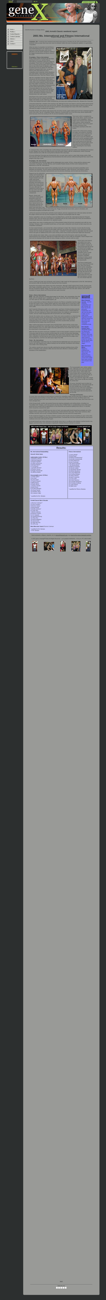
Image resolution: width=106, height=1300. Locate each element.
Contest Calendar (15, 36)
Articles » (12, 39)
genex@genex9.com (61, 535)
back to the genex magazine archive (81, 535)
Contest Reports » (15, 34)
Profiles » (12, 32)
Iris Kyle (84, 302)
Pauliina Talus (86, 328)
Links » (12, 41)
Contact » (12, 43)
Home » (12, 29)
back (61, 1281)
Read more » (14, 66)
